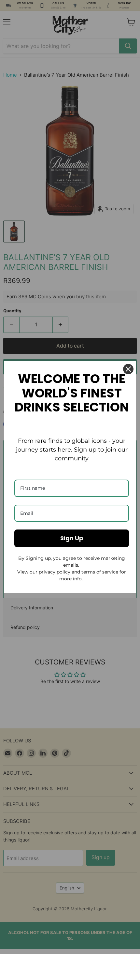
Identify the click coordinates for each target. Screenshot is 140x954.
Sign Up (71, 538)
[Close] (128, 369)
